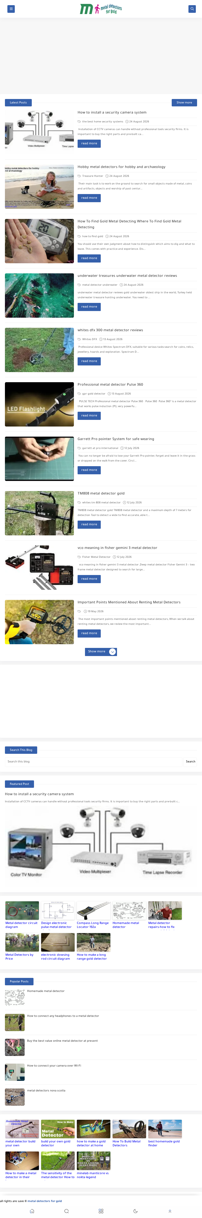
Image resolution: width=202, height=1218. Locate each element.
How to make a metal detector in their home (20, 1176)
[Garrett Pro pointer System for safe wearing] (39, 459)
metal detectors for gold (45, 1201)
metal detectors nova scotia (46, 1091)
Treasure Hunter (92, 176)
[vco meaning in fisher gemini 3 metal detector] (39, 567)
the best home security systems (102, 121)
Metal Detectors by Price (19, 957)
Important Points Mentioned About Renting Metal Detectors (129, 603)
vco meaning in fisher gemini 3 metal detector (117, 548)
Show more (184, 103)
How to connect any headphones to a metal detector (63, 1016)
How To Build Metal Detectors (126, 1144)
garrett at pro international (100, 448)
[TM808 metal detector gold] (39, 513)
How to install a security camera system (112, 113)
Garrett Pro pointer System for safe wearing (116, 440)
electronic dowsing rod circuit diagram (55, 957)
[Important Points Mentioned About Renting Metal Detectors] (39, 622)
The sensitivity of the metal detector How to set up (58, 1176)
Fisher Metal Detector (96, 557)
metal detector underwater (100, 285)
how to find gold (92, 236)
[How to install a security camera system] (39, 132)
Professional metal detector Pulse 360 (110, 385)
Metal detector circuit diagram (21, 925)
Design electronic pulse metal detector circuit (56, 926)
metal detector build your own (20, 1144)
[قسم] (80, 611)
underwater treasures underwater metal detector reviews (127, 276)
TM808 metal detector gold (101, 494)
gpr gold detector (93, 394)
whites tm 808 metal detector (101, 502)
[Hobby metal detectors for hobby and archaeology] (39, 187)
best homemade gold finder (164, 1144)
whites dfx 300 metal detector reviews (110, 331)
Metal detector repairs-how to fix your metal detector (163, 926)
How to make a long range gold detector (92, 957)
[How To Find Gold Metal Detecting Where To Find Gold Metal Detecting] (39, 241)
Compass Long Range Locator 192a (93, 925)
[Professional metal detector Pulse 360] (39, 404)
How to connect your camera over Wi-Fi (54, 1066)
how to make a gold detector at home (91, 1144)
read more (89, 144)
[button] (32, 1212)
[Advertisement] (101, 55)
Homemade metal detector (126, 925)
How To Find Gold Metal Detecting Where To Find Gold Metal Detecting (129, 225)
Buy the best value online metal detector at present (62, 1041)
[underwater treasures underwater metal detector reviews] (39, 295)
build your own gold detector (55, 1144)
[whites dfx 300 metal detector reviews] (39, 350)
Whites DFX (89, 339)
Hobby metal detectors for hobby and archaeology (122, 167)
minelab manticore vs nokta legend (93, 1175)
